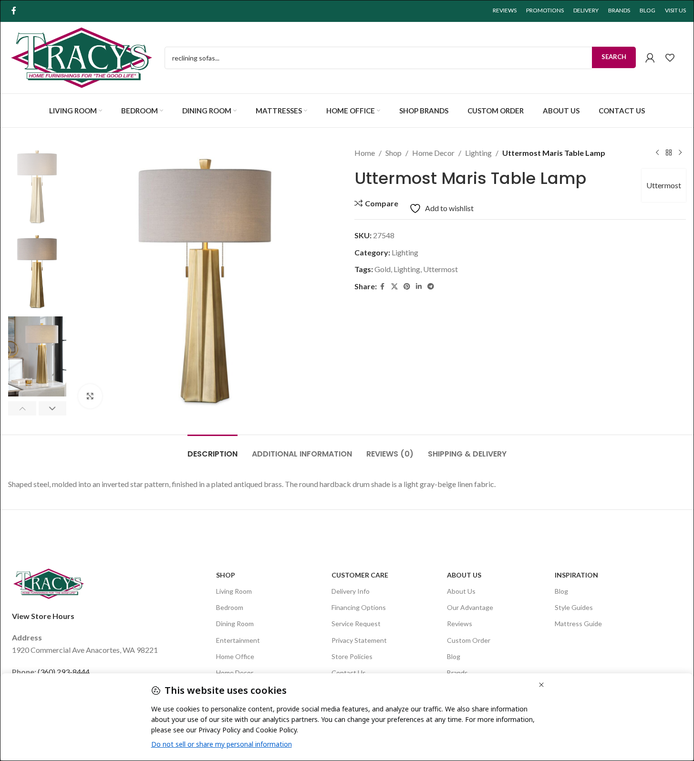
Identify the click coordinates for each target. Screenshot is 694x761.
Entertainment (238, 640)
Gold (382, 269)
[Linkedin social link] (419, 286)
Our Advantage (470, 607)
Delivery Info (350, 591)
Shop (393, 152)
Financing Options (358, 607)
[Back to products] (668, 153)
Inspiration (576, 575)
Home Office (235, 656)
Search (613, 57)
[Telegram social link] (431, 286)
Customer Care (359, 575)
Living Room (234, 591)
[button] (22, 408)
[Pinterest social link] (407, 286)
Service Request (356, 623)
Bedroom (229, 607)
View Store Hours (43, 615)
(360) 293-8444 (64, 671)
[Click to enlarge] (90, 396)
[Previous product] (657, 153)
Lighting (478, 152)
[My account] (650, 57)
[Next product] (680, 153)
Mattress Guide (578, 623)
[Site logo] (81, 56)
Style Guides (574, 607)
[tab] (212, 449)
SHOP (225, 575)
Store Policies (352, 656)
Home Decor (433, 152)
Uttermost (663, 185)
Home (364, 152)
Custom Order (468, 640)
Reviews (459, 623)
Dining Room (235, 623)
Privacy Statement (359, 640)
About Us (464, 575)
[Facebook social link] (14, 10)
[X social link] (394, 286)
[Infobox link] (675, 58)
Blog (453, 656)
